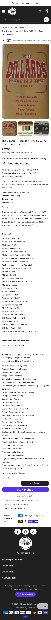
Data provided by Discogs (13, 473)
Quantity (6, 478)
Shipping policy (17, 589)
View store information (15, 508)
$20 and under (16, 27)
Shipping (6, 152)
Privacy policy (24, 586)
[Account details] (40, 11)
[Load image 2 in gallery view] (25, 128)
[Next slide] (46, 3)
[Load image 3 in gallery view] (41, 128)
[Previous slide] (5, 3)
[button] (4, 11)
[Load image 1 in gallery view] (9, 128)
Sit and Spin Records (12, 559)
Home (4, 27)
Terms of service (39, 586)
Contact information (34, 589)
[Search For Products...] (46, 19)
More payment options (26, 496)
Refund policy (10, 586)
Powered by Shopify (25, 607)
